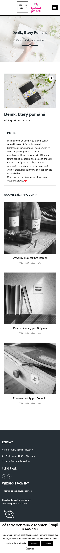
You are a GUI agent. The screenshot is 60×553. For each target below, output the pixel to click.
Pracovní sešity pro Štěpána (30, 328)
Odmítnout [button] (47, 543)
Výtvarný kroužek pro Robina (30, 258)
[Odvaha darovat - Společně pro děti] (23, 7)
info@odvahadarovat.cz (18, 461)
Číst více (30, 549)
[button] (51, 78)
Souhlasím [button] (33, 543)
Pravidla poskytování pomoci (18, 491)
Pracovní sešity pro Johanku (30, 398)
